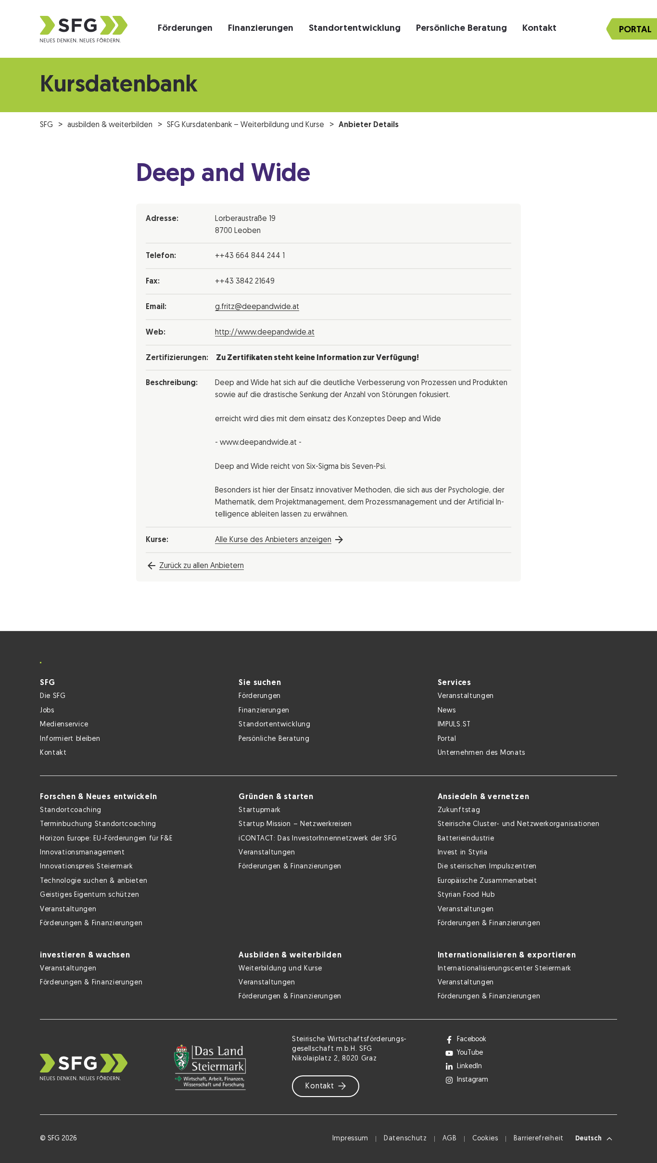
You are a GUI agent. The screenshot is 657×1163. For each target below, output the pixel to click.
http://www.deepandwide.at (265, 332)
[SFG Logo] (83, 29)
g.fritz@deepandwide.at (257, 307)
